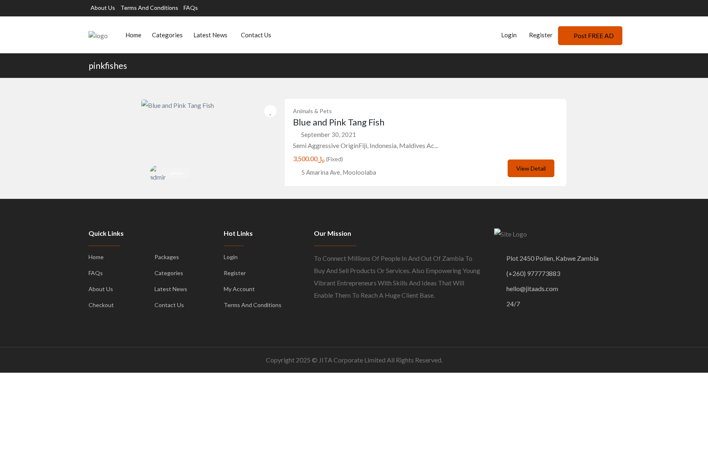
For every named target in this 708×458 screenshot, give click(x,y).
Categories (167, 35)
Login (508, 35)
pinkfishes (107, 65)
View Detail (531, 168)
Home (133, 35)
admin (176, 173)
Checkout (101, 304)
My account (239, 288)
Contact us (256, 35)
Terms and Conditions (149, 7)
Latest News (210, 35)
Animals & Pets (312, 110)
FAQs (191, 7)
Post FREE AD (594, 35)
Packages (166, 256)
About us (103, 7)
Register (541, 35)
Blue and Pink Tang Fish (338, 122)
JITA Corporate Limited (352, 360)
